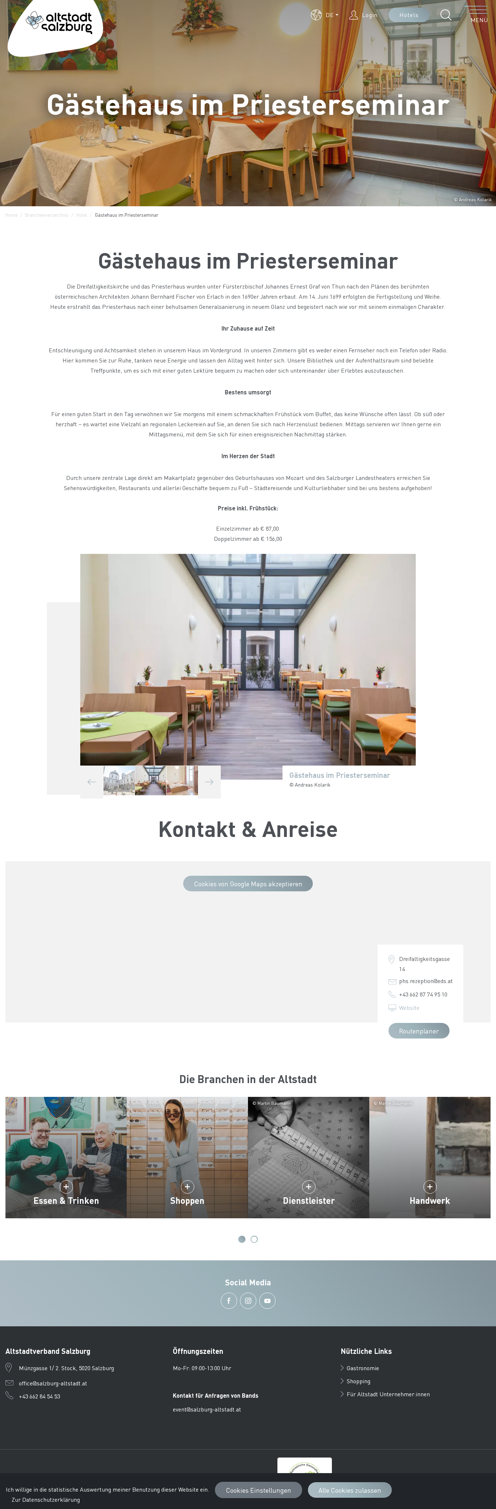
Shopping (358, 1381)
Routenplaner (419, 1031)
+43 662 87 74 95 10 (423, 994)
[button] (324, 14)
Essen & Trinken (66, 1200)
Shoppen (187, 1200)
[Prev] (91, 782)
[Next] (209, 782)
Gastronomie (363, 1368)
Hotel (81, 215)
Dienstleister (309, 1200)
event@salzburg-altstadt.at (207, 1409)
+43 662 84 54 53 (39, 1396)
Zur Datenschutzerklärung (46, 1499)
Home (11, 215)
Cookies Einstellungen (258, 1490)
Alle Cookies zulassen (349, 1490)
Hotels (409, 14)
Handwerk (430, 1200)
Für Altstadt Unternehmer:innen (388, 1394)
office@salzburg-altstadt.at (53, 1383)
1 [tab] (241, 1239)
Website (409, 1007)
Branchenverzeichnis (47, 215)
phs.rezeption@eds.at (426, 980)
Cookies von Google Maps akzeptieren (248, 883)
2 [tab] (254, 1239)
